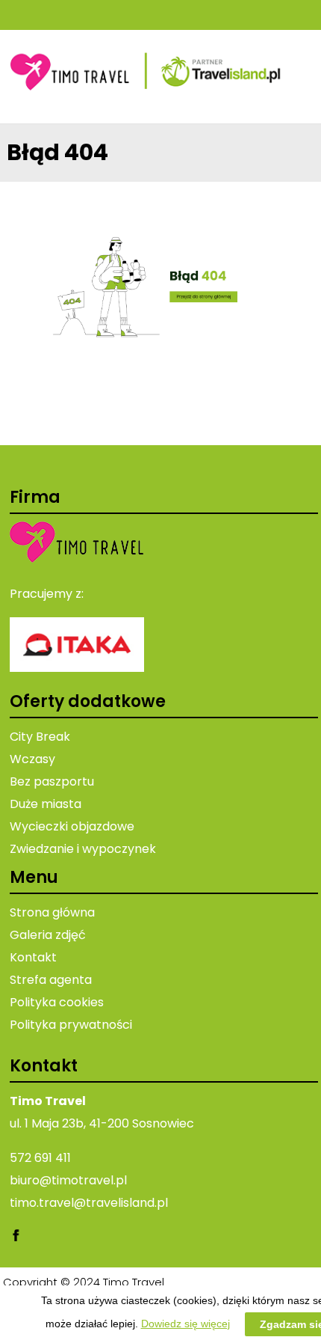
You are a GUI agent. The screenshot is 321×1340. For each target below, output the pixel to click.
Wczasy (32, 759)
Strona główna (52, 912)
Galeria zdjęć (48, 934)
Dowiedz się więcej (185, 1324)
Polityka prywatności (71, 1024)
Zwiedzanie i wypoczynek (83, 848)
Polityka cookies (57, 1002)
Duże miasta (45, 804)
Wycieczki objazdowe (72, 826)
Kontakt (33, 957)
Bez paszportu (52, 781)
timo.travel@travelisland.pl (89, 1202)
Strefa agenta (51, 979)
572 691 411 (40, 1157)
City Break (40, 736)
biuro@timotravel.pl (68, 1180)
